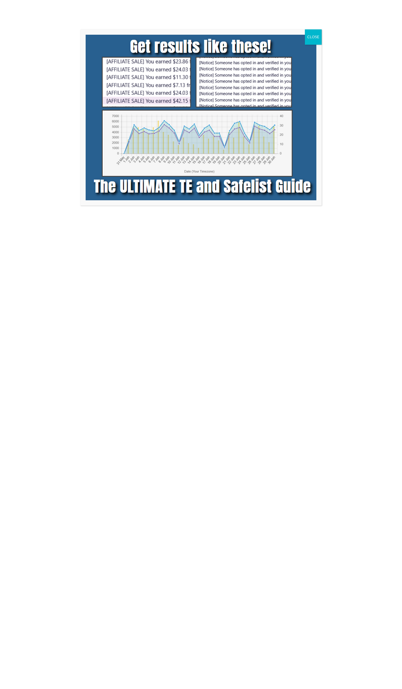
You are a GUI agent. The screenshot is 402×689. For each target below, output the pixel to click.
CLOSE (313, 37)
